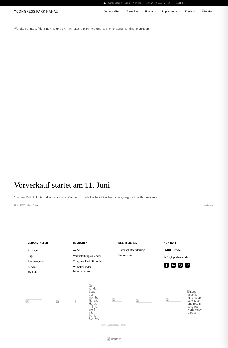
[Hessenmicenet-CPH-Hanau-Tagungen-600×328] (173, 300)
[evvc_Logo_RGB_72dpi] (66, 301)
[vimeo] (187, 265)
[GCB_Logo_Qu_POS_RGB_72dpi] (144, 300)
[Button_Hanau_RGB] (94, 286)
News (29, 205)
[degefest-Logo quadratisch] (194, 292)
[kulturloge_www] (117, 300)
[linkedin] (173, 265)
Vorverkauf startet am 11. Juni (62, 184)
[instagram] (180, 265)
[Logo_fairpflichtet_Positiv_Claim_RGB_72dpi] (34, 301)
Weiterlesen (209, 205)
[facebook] (166, 265)
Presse (35, 205)
